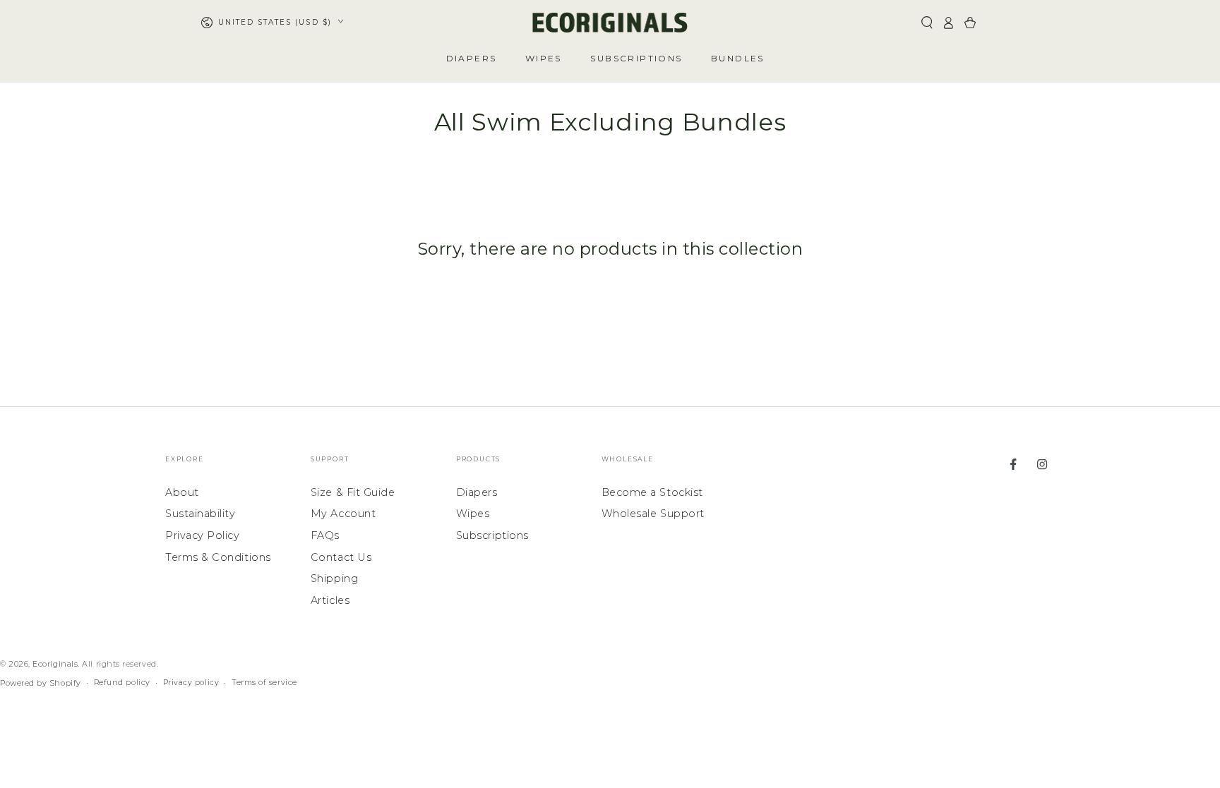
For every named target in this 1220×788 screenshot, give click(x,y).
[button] (927, 22)
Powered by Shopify (40, 683)
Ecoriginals (55, 664)
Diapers (477, 492)
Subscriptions (492, 535)
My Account (343, 513)
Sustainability (200, 513)
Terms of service (264, 682)
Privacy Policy (202, 535)
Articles (330, 600)
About (182, 492)
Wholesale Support (653, 513)
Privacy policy (191, 682)
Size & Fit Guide (353, 492)
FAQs (325, 535)
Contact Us (341, 557)
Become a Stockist (652, 492)
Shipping (334, 578)
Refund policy (122, 682)
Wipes (473, 513)
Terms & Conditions (218, 557)
